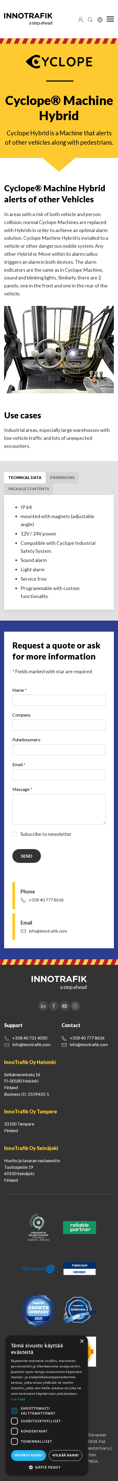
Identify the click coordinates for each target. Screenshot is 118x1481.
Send (26, 855)
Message (22, 789)
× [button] (82, 1341)
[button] (46, 1467)
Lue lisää (18, 1399)
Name (19, 690)
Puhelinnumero (26, 739)
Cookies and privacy (90, 1447)
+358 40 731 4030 (29, 1037)
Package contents (29, 489)
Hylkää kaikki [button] (65, 1455)
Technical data (24, 477)
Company (21, 714)
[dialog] (46, 1405)
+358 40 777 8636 (46, 899)
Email (19, 764)
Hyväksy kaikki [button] (29, 1455)
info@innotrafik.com (48, 930)
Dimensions (62, 477)
